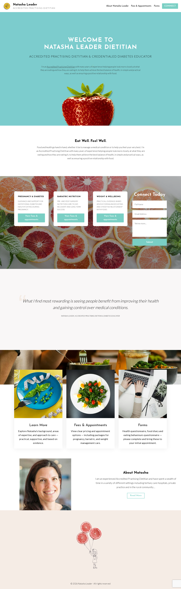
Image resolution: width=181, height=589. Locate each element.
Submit (149, 242)
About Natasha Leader (117, 6)
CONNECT (170, 6)
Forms (157, 6)
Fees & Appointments (141, 6)
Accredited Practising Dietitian (61, 66)
